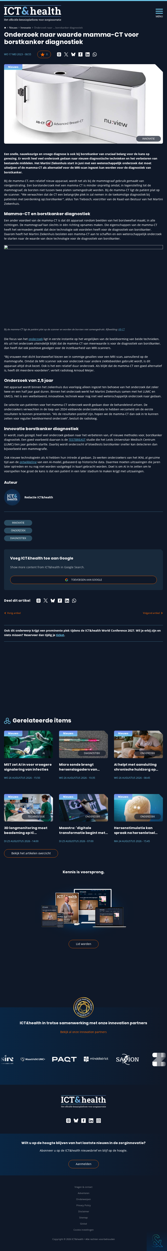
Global (83, 1223)
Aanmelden (83, 1164)
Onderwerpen (83, 1199)
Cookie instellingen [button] (84, 1229)
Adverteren (83, 1193)
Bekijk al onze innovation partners (83, 1032)
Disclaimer (83, 1211)
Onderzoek (18, 530)
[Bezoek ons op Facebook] (83, 1120)
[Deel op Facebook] (80, 54)
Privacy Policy (83, 1205)
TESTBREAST (77, 440)
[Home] (5, 28)
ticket (60, 635)
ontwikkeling (28, 462)
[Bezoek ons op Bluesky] (76, 1120)
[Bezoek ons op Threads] (68, 1120)
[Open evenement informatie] (157, 1241)
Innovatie (26, 27)
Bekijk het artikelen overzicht (31, 853)
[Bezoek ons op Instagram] (98, 1120)
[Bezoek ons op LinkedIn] (91, 1120)
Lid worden (83, 944)
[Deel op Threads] (59, 54)
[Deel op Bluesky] (73, 54)
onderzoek (36, 339)
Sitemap (83, 1217)
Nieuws (13, 27)
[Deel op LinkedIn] (88, 54)
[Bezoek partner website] (24, 1059)
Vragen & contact (83, 1186)
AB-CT (121, 329)
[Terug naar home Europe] (32, 13)
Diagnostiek (18, 538)
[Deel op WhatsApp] (95, 54)
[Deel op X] (66, 54)
